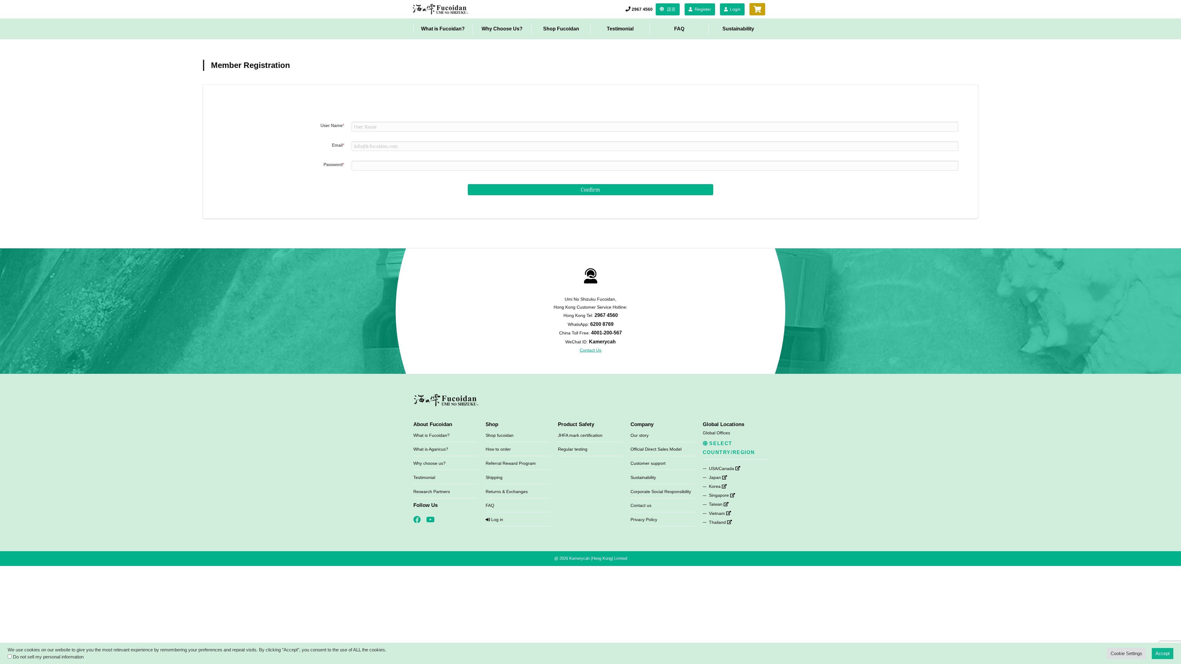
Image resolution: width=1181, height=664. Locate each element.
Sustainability (738, 28)
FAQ (679, 28)
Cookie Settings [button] (1126, 653)
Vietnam (717, 513)
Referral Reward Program (511, 463)
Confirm (590, 189)
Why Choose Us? (502, 28)
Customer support (648, 463)
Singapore (719, 495)
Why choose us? (429, 463)
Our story (639, 435)
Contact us (640, 505)
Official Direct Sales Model (656, 449)
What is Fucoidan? (443, 28)
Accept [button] (1162, 653)
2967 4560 (642, 9)
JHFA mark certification (580, 435)
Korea (715, 486)
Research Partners (431, 491)
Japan (715, 477)
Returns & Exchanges (507, 491)
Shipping (494, 477)
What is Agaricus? (430, 449)
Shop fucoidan (500, 435)
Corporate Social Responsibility (660, 491)
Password (334, 164)
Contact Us (590, 350)
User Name (332, 125)
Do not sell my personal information (48, 656)
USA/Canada (722, 468)
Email (338, 145)
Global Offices (716, 432)
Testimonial (620, 28)
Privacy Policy (643, 519)
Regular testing (572, 449)
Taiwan (716, 504)
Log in (496, 519)
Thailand (718, 522)
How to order (498, 449)
